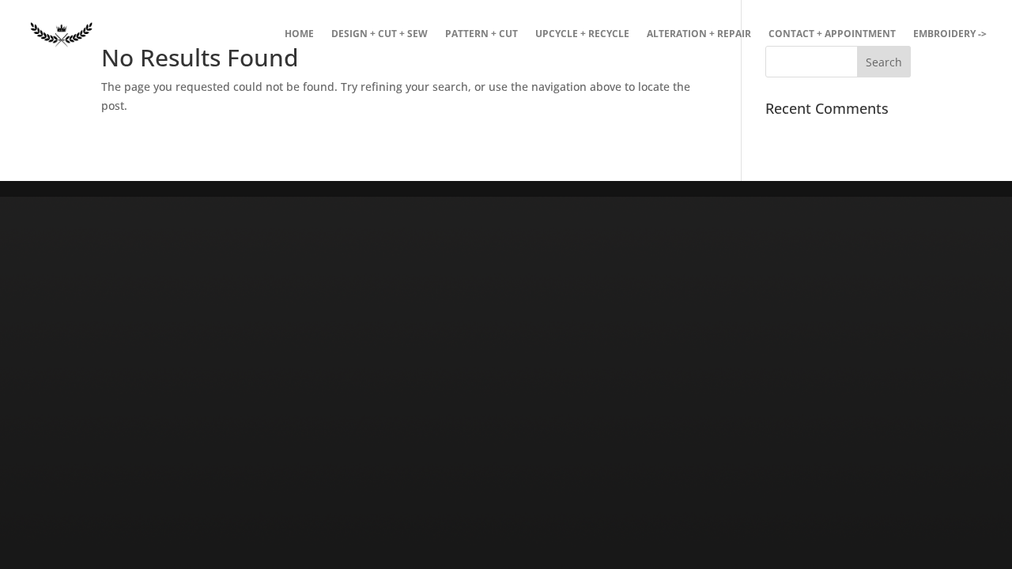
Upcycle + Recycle (582, 34)
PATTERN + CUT (481, 34)
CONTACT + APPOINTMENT (832, 34)
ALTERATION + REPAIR (699, 34)
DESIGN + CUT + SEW (379, 34)
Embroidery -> (950, 34)
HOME (299, 34)
